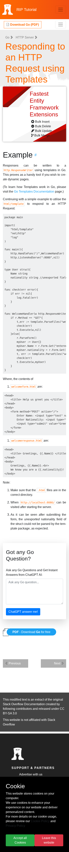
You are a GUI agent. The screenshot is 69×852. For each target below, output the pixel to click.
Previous (14, 663)
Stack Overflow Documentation (24, 704)
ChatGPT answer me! (23, 611)
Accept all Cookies (20, 840)
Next (57, 663)
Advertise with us (30, 774)
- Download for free (31, 632)
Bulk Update (43, 130)
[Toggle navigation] (60, 9)
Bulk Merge (42, 135)
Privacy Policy (15, 825)
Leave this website (49, 840)
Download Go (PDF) (24, 24)
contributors (24, 708)
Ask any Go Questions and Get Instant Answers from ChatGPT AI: (32, 572)
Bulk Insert (42, 121)
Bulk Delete (43, 126)
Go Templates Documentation (34, 191)
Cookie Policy (40, 821)
